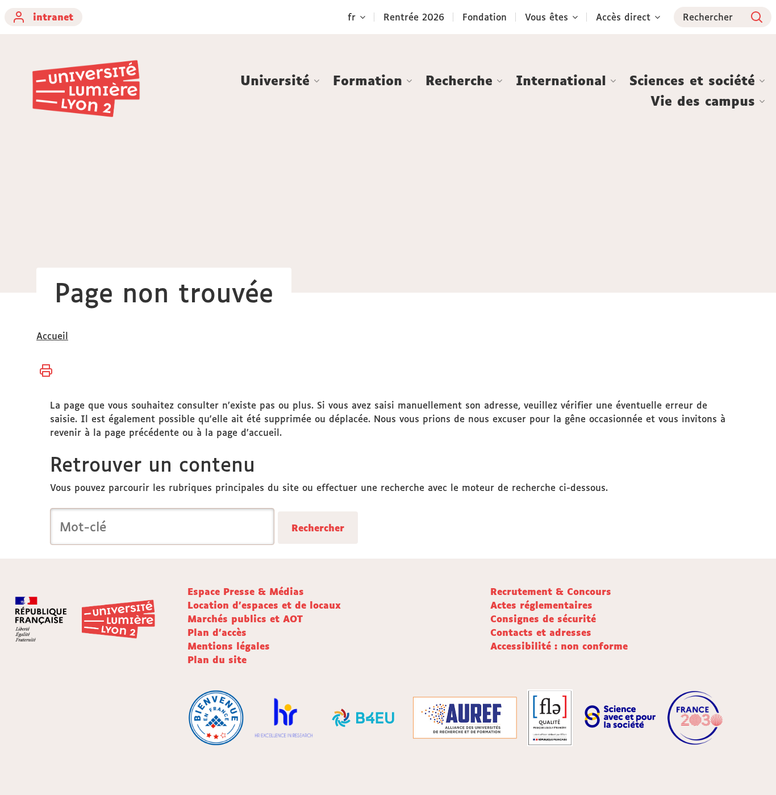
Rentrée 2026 (413, 17)
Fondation (484, 17)
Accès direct (623, 17)
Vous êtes (546, 17)
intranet (53, 17)
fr (352, 17)
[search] (162, 526)
